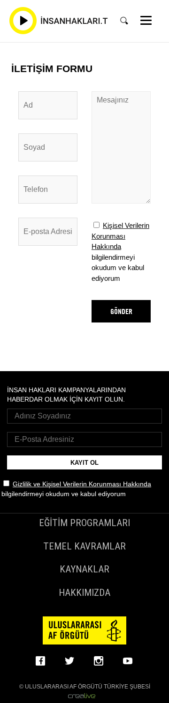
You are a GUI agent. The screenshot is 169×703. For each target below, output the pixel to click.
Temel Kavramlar (84, 546)
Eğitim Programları (84, 522)
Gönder (121, 311)
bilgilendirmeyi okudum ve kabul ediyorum (120, 251)
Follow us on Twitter (70, 660)
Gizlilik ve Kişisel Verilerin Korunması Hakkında (82, 484)
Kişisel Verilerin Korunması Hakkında (120, 235)
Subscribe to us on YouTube (128, 660)
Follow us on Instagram (99, 660)
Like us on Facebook (40, 660)
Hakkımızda (84, 592)
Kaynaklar (84, 569)
